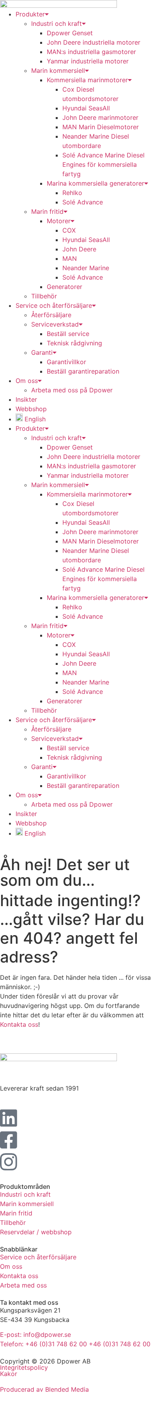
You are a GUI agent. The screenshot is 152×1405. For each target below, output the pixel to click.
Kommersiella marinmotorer (87, 80)
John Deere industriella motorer (93, 42)
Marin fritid (47, 211)
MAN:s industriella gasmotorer (91, 52)
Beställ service (68, 334)
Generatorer (64, 287)
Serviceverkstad (55, 324)
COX (69, 230)
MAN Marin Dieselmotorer (100, 127)
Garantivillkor (66, 362)
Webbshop (31, 409)
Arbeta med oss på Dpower (72, 390)
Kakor (8, 1374)
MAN (69, 258)
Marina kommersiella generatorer (95, 183)
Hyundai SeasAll (86, 108)
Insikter (26, 399)
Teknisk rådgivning (74, 343)
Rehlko (72, 193)
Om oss (27, 381)
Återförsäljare (51, 315)
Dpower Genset (70, 33)
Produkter (30, 428)
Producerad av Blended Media (44, 1389)
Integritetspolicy (24, 1367)
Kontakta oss (19, 1024)
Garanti (42, 352)
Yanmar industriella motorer (88, 61)
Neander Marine (85, 268)
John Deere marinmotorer (100, 117)
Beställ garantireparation (83, 371)
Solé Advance (82, 202)
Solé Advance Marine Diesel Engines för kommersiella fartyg (103, 164)
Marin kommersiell (58, 70)
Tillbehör (44, 296)
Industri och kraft (56, 438)
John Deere (79, 249)
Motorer (59, 221)
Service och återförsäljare (54, 305)
